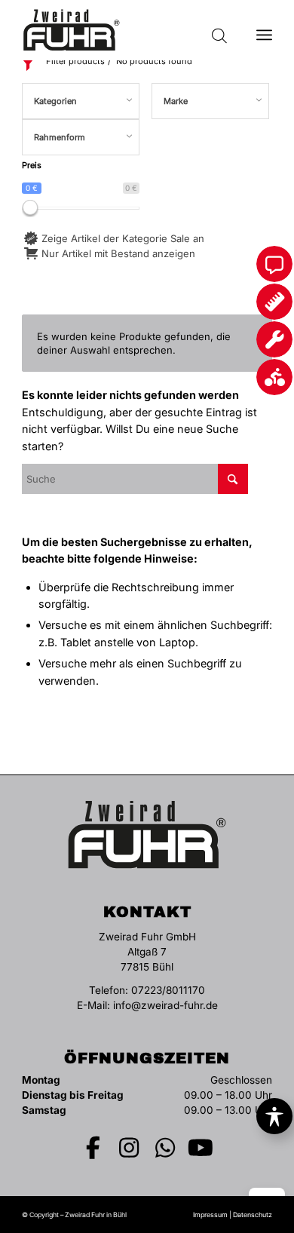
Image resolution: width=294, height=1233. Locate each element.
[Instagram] (129, 1147)
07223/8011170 (168, 990)
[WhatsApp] (165, 1147)
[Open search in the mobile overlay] (219, 30)
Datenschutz (252, 1214)
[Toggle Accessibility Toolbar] (274, 1116)
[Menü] (264, 30)
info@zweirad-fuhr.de (165, 1005)
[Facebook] (93, 1147)
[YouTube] (201, 1147)
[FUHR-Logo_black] (122, 30)
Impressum (210, 1214)
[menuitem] (264, 30)
